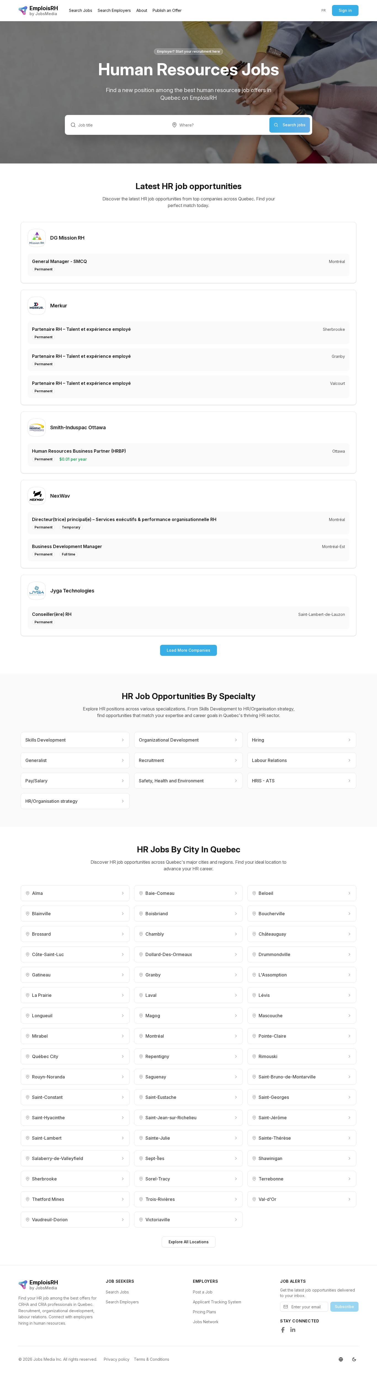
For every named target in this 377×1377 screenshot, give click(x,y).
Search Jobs (80, 10)
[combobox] (217, 125)
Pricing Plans (204, 1311)
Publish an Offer (167, 10)
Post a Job (203, 1292)
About (141, 10)
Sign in (345, 10)
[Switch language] (340, 1359)
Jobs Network (206, 1321)
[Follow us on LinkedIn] (293, 1330)
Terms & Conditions (151, 1359)
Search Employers (114, 10)
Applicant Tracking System (217, 1302)
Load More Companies (188, 650)
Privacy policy (116, 1359)
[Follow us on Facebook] (283, 1330)
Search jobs (294, 124)
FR (324, 10)
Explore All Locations (189, 1241)
